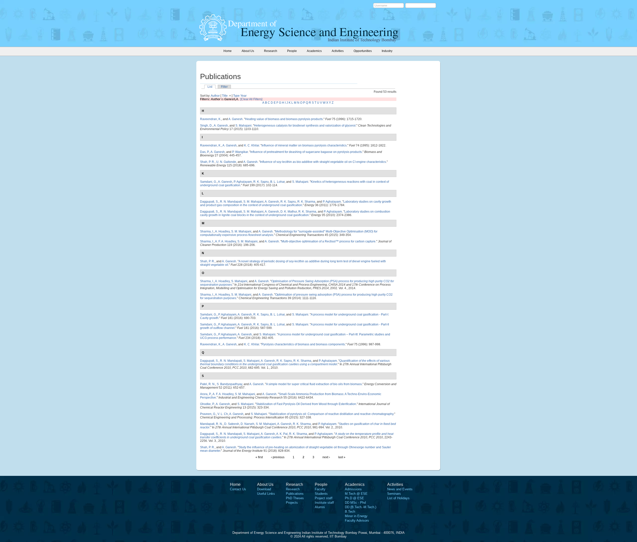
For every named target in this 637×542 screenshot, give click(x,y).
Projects (292, 502)
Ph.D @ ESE (354, 498)
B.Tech (350, 511)
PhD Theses (295, 498)
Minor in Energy (356, 516)
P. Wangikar (240, 152)
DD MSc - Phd (355, 502)
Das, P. (204, 152)
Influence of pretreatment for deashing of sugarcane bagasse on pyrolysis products (306, 152)
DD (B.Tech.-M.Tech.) (360, 507)
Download (264, 489)
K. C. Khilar (251, 145)
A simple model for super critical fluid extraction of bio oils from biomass (314, 384)
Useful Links (266, 494)
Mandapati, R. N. (211, 424)
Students (321, 494)
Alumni (320, 507)
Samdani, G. (208, 181)
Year (243, 95)
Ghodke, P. (207, 404)
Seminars (394, 494)
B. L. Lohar (277, 181)
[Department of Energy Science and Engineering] (213, 39)
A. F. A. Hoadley (225, 241)
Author (215, 95)
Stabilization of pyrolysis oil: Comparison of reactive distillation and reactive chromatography (331, 414)
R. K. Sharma (306, 201)
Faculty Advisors (357, 520)
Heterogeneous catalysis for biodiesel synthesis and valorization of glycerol (305, 125)
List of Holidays (398, 498)
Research (293, 489)
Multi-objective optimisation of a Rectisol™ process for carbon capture (328, 241)
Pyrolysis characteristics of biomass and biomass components (303, 344)
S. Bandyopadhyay (229, 384)
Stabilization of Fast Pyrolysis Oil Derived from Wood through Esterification (306, 404)
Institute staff (324, 502)
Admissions (353, 489)
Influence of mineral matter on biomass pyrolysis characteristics (304, 145)
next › (326, 457)
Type (236, 95)
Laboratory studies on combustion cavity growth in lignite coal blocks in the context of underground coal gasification (295, 213)
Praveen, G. (208, 414)
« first (259, 457)
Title (225, 95)
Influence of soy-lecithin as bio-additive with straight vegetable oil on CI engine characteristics (323, 162)
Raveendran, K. (210, 119)
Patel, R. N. (207, 384)
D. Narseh (247, 424)
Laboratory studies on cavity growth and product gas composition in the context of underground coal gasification (295, 203)
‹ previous (277, 457)
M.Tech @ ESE (356, 494)
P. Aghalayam (243, 181)
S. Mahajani (243, 125)
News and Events (400, 489)
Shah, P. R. (207, 162)
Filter (224, 87)
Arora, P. (205, 394)
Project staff (323, 498)
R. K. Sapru (261, 181)
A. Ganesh (235, 119)
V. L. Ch (222, 414)
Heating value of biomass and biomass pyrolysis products (284, 119)
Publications (295, 494)
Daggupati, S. (209, 201)
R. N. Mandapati (231, 201)
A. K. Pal (282, 434)
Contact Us (238, 489)
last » (341, 457)
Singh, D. (206, 125)
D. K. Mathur (288, 211)
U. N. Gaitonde (226, 162)
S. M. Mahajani (253, 201)
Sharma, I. (207, 231)
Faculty (320, 489)
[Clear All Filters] (251, 99)
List (210, 87)
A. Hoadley (222, 231)
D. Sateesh (231, 424)
